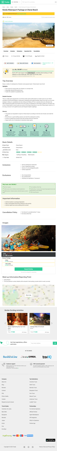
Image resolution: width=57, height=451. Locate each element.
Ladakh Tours (33, 402)
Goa (3, 426)
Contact (4, 390)
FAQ (3, 393)
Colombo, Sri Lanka (6, 409)
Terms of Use (42, 446)
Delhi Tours (32, 384)
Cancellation (37, 51)
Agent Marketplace (34, 414)
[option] (28, 238)
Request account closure (8, 402)
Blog (3, 384)
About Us (4, 382)
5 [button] (29, 357)
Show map (28, 295)
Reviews (4, 387)
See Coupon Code (21, 13)
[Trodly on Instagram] (28, 446)
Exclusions (19, 51)
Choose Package (6, 258)
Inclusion (12, 51)
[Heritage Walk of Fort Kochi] (40, 319)
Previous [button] (10, 238)
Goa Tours (32, 393)
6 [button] (31, 357)
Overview (6, 51)
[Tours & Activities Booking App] (28, 440)
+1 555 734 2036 (14, 368)
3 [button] (25, 357)
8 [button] (35, 357)
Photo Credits (5, 396)
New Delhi (4, 411)
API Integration (33, 417)
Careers (3, 399)
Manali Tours (33, 396)
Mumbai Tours (33, 387)
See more (40, 152)
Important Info (27, 51)
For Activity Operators (35, 409)
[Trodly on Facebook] (24, 446)
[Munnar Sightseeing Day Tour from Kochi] (17, 319)
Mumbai (4, 417)
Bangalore (4, 414)
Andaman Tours (33, 399)
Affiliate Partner (33, 411)
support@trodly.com (10, 366)
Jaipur (3, 420)
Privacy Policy (51, 446)
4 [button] (27, 357)
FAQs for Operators (34, 420)
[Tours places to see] (5, 2)
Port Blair (4, 429)
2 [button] (23, 357)
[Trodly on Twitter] (32, 446)
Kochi (3, 423)
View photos (49, 45)
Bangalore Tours (34, 390)
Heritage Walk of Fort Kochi (37, 326)
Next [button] (47, 238)
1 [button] (21, 357)
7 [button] (33, 357)
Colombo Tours (33, 382)
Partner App (32, 423)
